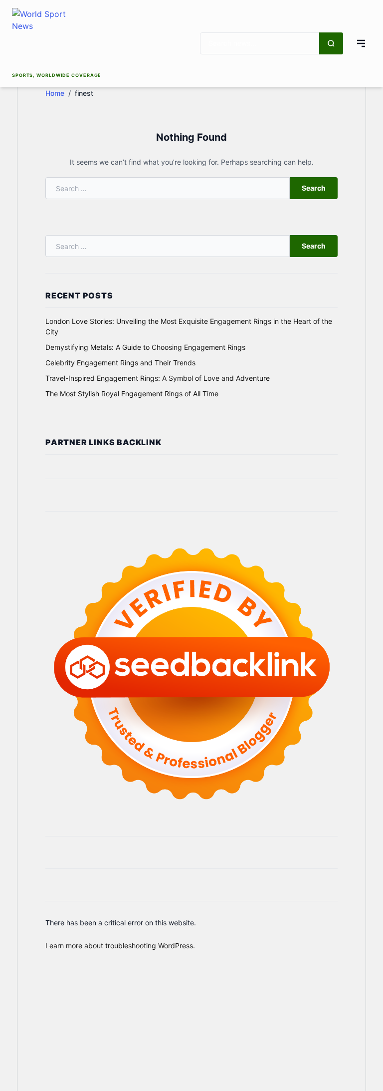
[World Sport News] (56, 39)
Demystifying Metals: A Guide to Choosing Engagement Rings (145, 347)
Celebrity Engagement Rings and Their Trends (120, 362)
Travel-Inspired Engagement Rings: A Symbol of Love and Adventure (157, 378)
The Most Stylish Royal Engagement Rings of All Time (131, 393)
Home (54, 93)
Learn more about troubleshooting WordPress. (120, 945)
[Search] (331, 43)
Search (314, 188)
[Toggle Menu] (361, 43)
